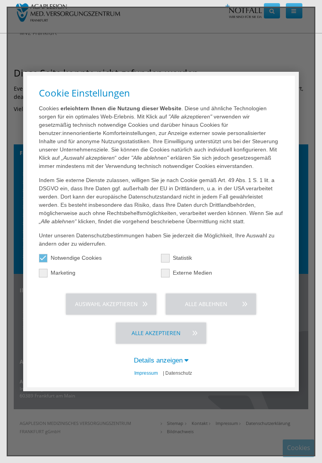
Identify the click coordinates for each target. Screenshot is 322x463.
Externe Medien (192, 273)
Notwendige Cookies (76, 258)
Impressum (146, 373)
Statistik (182, 258)
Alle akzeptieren (156, 333)
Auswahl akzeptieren (106, 304)
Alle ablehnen (206, 304)
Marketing (63, 273)
